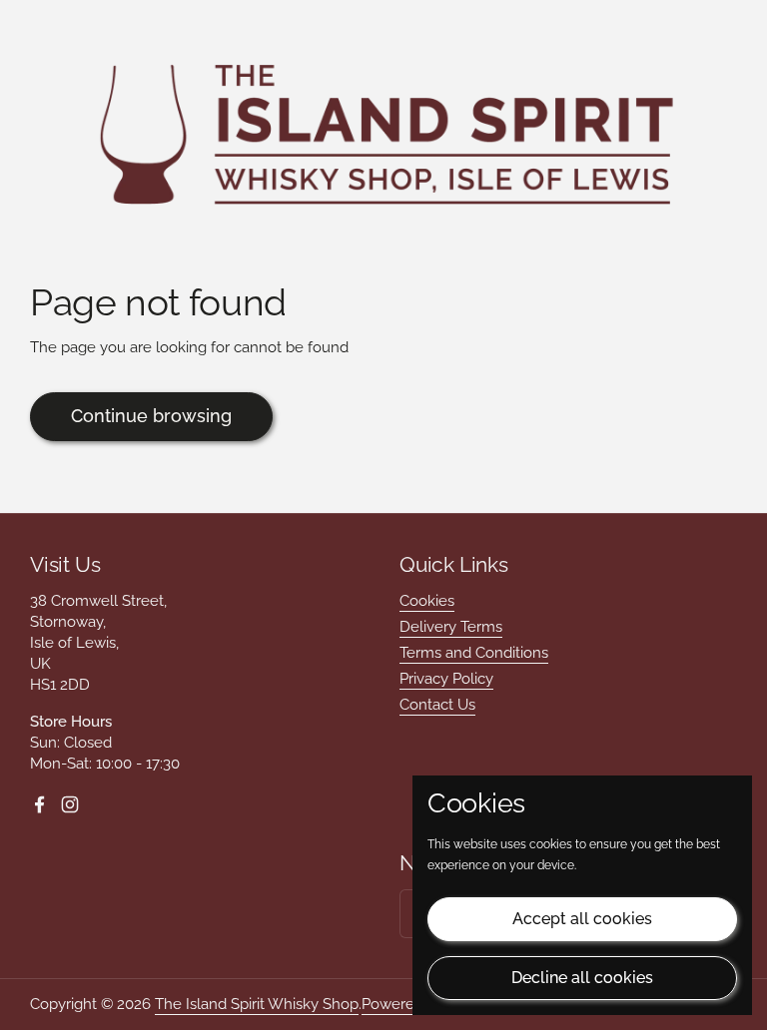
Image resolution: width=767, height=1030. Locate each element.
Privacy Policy (446, 679)
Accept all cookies (582, 918)
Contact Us (437, 705)
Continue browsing (151, 415)
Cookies (426, 601)
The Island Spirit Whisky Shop (257, 1004)
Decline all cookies (582, 977)
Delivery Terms (450, 627)
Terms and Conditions (473, 653)
